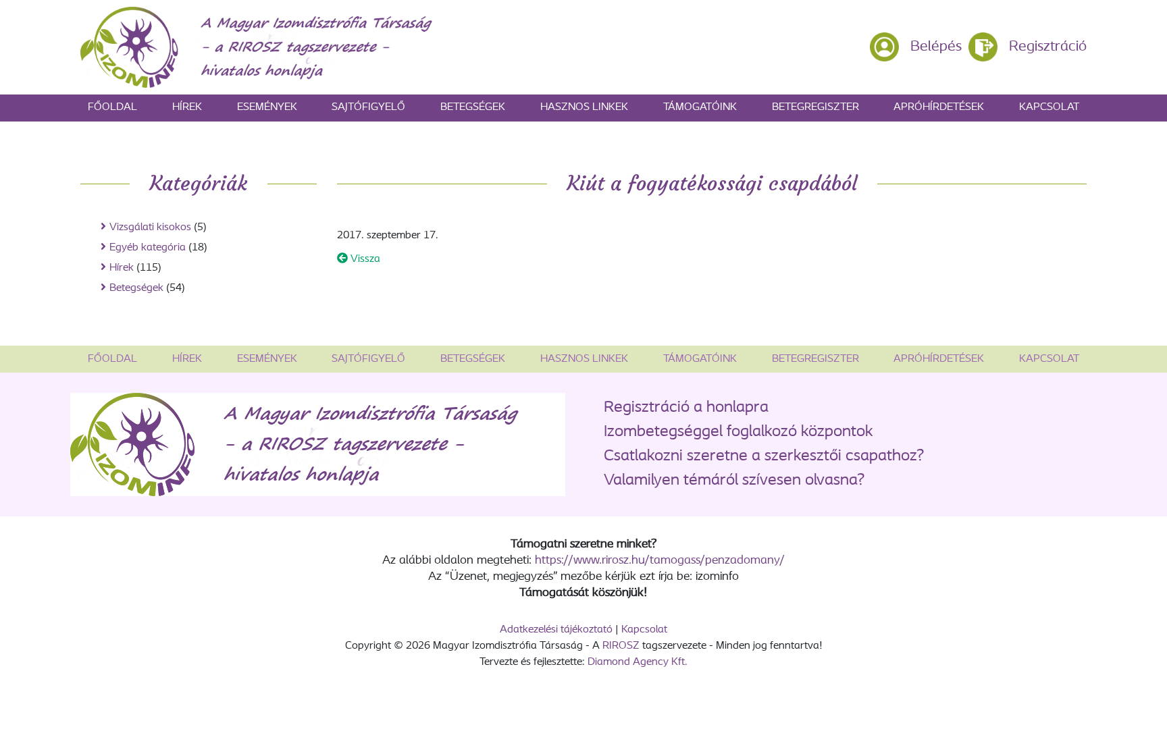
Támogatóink (700, 107)
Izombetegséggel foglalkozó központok (738, 432)
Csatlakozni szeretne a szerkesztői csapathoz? (764, 456)
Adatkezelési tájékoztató (556, 629)
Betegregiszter (815, 107)
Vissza (364, 259)
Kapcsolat (1049, 107)
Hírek (187, 107)
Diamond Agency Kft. (638, 662)
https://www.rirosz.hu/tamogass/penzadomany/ (660, 561)
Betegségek (472, 107)
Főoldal (112, 107)
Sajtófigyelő (368, 107)
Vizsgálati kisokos (150, 227)
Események (267, 107)
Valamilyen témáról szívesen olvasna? (734, 481)
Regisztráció (1048, 47)
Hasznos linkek (584, 107)
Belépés (936, 47)
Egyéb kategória (147, 247)
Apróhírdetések (938, 107)
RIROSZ (621, 646)
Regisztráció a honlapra (686, 408)
